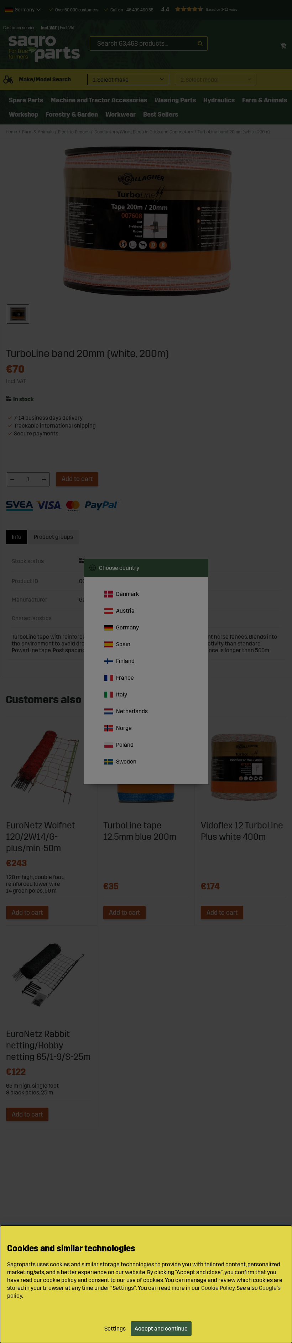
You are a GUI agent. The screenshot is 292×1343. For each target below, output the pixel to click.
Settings (115, 1328)
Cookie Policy (218, 1288)
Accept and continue (161, 1328)
